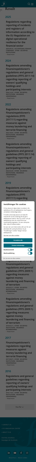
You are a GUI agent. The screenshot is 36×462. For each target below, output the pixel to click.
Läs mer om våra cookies (11, 235)
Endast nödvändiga (18, 245)
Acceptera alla (18, 240)
